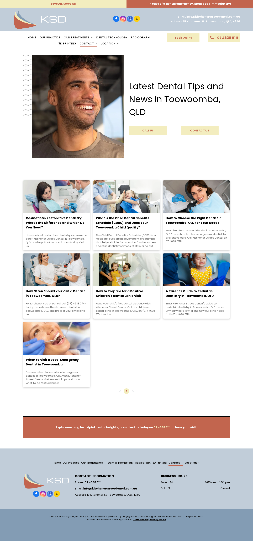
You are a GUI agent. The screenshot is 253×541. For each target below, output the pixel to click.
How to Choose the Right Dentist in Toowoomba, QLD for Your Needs (194, 220)
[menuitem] (32, 37)
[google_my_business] (130, 19)
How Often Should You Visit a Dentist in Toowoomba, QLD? (55, 293)
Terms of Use (141, 519)
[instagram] (123, 19)
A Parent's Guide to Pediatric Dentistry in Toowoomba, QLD (190, 293)
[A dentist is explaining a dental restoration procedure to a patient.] (56, 196)
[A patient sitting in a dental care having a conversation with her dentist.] (56, 269)
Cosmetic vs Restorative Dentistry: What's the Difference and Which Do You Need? (55, 222)
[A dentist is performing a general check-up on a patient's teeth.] (196, 196)
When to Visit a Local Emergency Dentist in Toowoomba (52, 362)
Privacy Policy (158, 519)
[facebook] (116, 19)
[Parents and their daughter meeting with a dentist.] (126, 269)
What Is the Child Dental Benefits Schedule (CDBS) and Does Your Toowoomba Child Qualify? (122, 222)
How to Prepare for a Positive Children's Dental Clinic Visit (119, 293)
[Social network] (137, 19)
